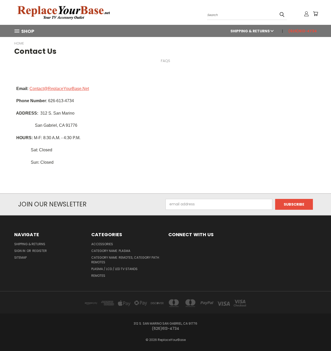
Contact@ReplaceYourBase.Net (59, 88)
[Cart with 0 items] (315, 13)
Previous (317, 334)
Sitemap (20, 257)
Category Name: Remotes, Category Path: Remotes (125, 259)
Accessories (102, 244)
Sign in (20, 251)
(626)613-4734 (302, 31)
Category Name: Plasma (110, 251)
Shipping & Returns (250, 31)
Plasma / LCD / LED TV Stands (114, 269)
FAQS (165, 60)
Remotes (98, 275)
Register (39, 251)
